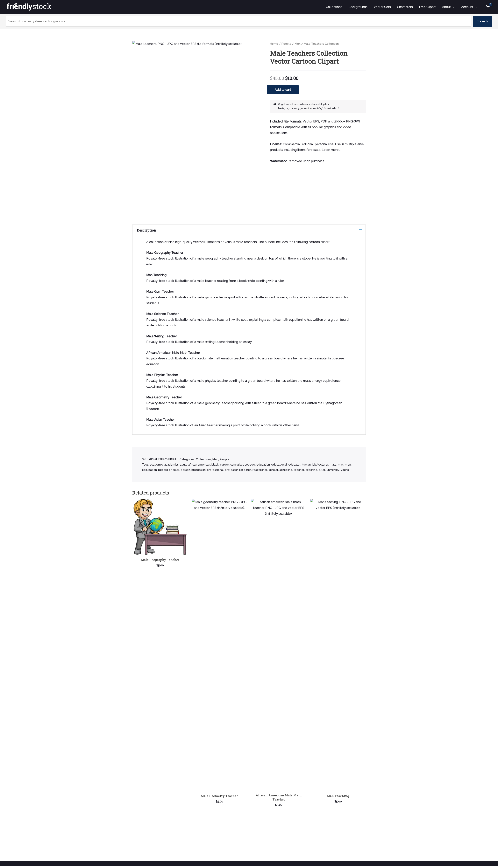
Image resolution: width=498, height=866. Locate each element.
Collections (203, 459)
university (333, 469)
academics (171, 464)
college (250, 464)
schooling (286, 469)
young (345, 469)
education (263, 464)
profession (198, 469)
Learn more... (331, 150)
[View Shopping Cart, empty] (487, 6)
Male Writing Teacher (161, 336)
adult (183, 464)
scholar (273, 469)
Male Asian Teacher (160, 419)
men (348, 464)
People (286, 43)
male (333, 464)
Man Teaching (156, 275)
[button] (453, 7)
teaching (311, 469)
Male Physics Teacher (162, 375)
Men (298, 43)
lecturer (322, 464)
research (245, 469)
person (185, 469)
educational (279, 464)
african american (199, 464)
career (224, 464)
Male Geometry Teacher (164, 397)
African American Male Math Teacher (173, 353)
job (314, 464)
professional (215, 469)
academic (156, 464)
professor (231, 469)
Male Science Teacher (162, 314)
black (215, 464)
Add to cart (283, 90)
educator (294, 464)
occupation (149, 469)
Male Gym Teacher (160, 291)
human (306, 464)
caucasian (236, 464)
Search (483, 21)
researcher (260, 469)
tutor (322, 469)
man (341, 464)
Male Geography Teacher (164, 252)
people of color (168, 469)
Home (274, 43)
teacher (299, 469)
